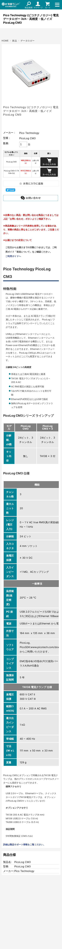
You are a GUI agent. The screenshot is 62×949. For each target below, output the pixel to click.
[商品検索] (28, 4)
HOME (5, 40)
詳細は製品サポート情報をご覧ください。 (24, 844)
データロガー (27, 40)
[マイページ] (38, 4)
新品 (14, 40)
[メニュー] (57, 4)
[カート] (47, 4)
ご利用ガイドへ (13, 256)
